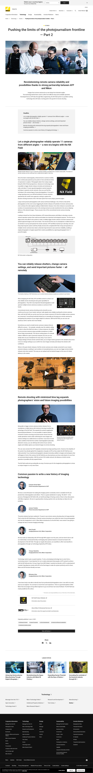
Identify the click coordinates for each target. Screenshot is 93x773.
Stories (21, 18)
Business (61, 10)
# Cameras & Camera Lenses (25, 625)
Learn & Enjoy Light (9, 751)
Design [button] (30, 14)
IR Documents (76, 729)
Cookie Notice (55, 765)
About (40, 724)
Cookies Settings (62, 770)
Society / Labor (59, 734)
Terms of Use (47, 765)
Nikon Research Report (33, 706)
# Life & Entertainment (44, 622)
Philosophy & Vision (9, 726)
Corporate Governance (78, 734)
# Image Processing (33, 622)
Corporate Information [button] (11, 14)
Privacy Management (23, 765)
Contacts (7, 765)
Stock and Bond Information (79, 731)
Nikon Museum (8, 753)
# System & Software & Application (58, 622)
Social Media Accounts (29, 760)
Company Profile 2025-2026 (11, 748)
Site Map (14, 765)
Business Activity (60, 729)
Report (57, 739)
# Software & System (23, 622)
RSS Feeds (19, 760)
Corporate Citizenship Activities (63, 749)
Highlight (58, 747)
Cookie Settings (65, 765)
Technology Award (10, 706)
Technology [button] (23, 14)
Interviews (41, 731)
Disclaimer (75, 744)
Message (41, 726)
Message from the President (62, 724)
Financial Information (77, 726)
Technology (14, 18)
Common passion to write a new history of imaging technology (40, 130)
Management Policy (77, 724)
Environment (59, 731)
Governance (58, 736)
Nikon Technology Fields (33, 699)
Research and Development (55, 699)
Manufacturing (73, 699)
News (57, 14)
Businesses (7, 731)
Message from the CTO (11, 699)
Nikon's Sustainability (60, 726)
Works (40, 729)
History (7, 743)
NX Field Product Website (38, 598)
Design (41, 721)
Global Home (52, 10)
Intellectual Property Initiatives (35, 703)
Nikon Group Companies (10, 738)
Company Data (8, 729)
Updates (12, 760)
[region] (46, 770)
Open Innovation (9, 703)
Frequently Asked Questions (79, 742)
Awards (41, 734)
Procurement (8, 746)
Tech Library (51, 703)
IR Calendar (75, 736)
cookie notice (24, 770)
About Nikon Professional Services (41, 608)
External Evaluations (60, 744)
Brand (6, 740)
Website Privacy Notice (36, 765)
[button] (75, 10)
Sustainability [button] (37, 14)
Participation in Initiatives (61, 742)
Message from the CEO (10, 724)
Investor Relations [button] (48, 14)
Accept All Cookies (80, 770)
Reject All (71, 770)
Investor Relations (78, 721)
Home (6, 18)
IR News (75, 739)
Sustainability (60, 721)
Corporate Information (11, 721)
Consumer (69, 10)
